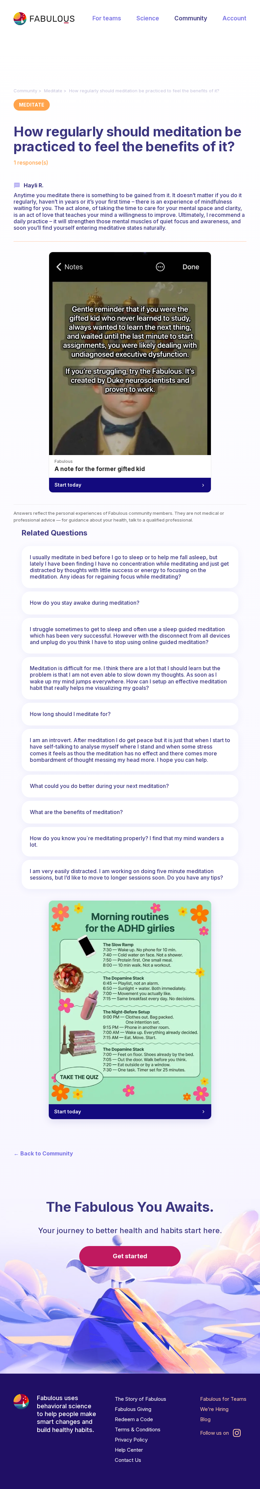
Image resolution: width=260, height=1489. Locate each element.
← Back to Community (43, 1153)
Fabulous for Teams (223, 1399)
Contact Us (128, 1460)
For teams (106, 18)
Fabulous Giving (133, 1409)
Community (190, 18)
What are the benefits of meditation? (76, 812)
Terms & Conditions (137, 1429)
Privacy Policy (131, 1439)
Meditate (53, 90)
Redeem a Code (134, 1419)
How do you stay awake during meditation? (84, 602)
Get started (130, 1256)
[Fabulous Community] (44, 18)
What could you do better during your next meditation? (99, 786)
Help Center (129, 1450)
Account (234, 18)
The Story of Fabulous (140, 1399)
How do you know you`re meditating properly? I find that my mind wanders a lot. (127, 841)
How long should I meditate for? (70, 714)
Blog (205, 1419)
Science (147, 18)
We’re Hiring (214, 1409)
